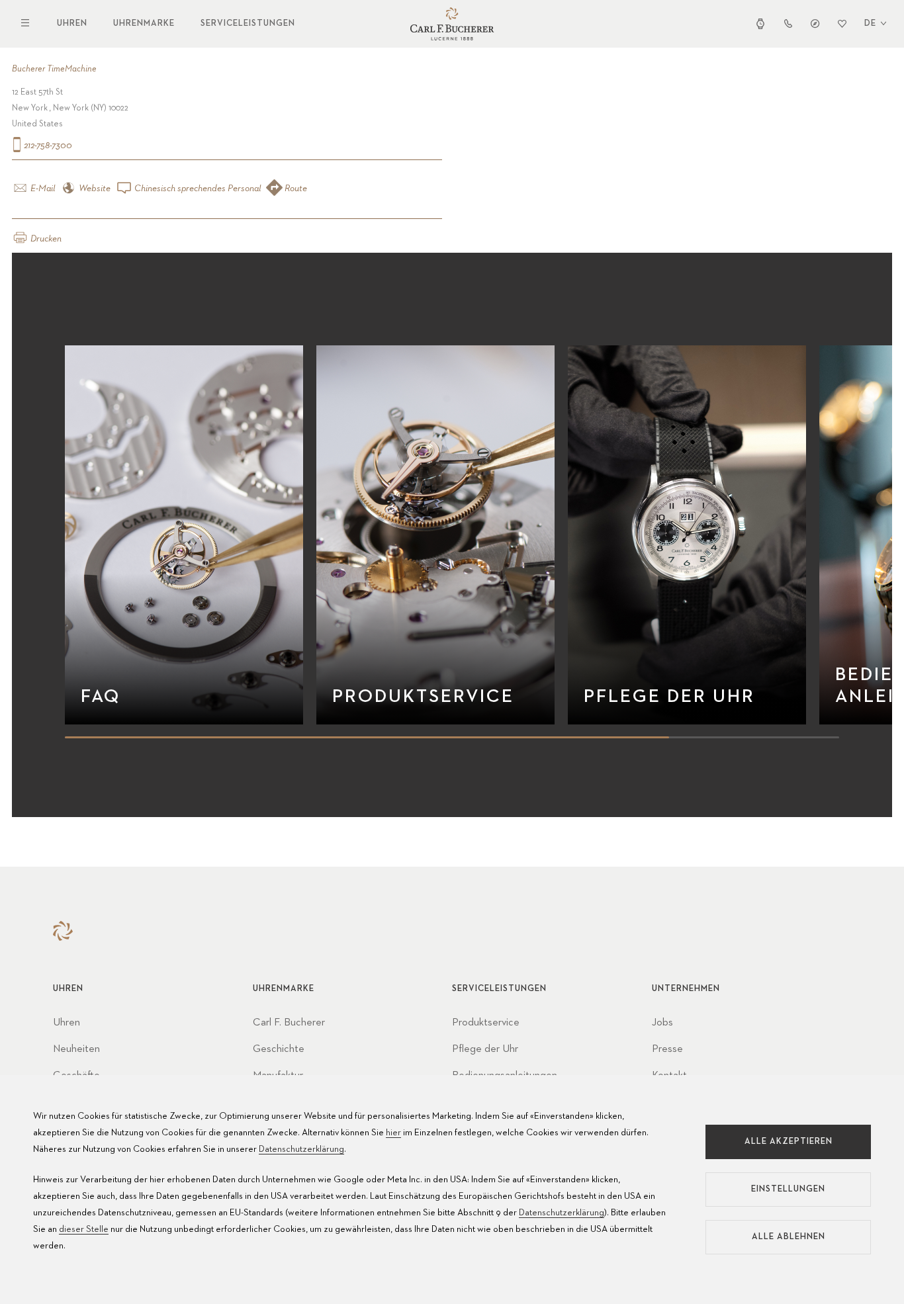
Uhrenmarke (144, 23)
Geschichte (278, 1049)
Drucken (45, 238)
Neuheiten (76, 1049)
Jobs (662, 1023)
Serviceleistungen (248, 23)
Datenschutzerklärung (301, 1149)
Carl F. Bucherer (289, 1023)
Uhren (72, 23)
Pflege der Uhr (485, 1049)
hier (393, 1132)
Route (295, 188)
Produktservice (486, 1023)
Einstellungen (788, 1189)
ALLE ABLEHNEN (788, 1237)
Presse (667, 1049)
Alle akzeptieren (789, 1141)
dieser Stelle (84, 1229)
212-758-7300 (47, 145)
